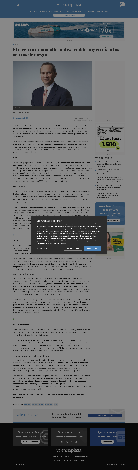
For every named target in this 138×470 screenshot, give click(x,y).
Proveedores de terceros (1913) (86, 231)
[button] (42, 248)
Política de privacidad (59, 243)
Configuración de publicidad (53, 241)
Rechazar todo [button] (73, 248)
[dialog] (69, 235)
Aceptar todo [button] (92, 248)
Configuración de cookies (44, 243)
